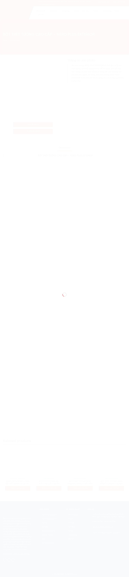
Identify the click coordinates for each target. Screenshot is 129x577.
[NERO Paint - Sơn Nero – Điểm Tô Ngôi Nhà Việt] (64, 285)
